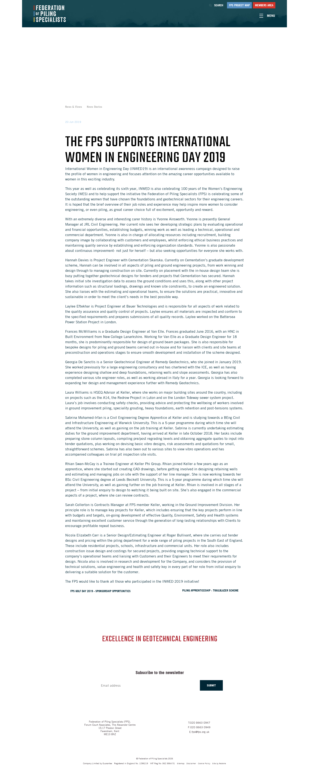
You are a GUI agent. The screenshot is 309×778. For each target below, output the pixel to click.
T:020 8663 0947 (199, 722)
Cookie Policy (204, 763)
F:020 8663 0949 (199, 727)
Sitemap (180, 763)
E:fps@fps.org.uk (199, 731)
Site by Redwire (219, 763)
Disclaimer (191, 763)
